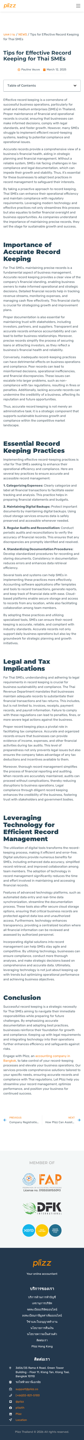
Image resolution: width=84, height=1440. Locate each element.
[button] (75, 85)
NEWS (22, 34)
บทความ (9, 34)
